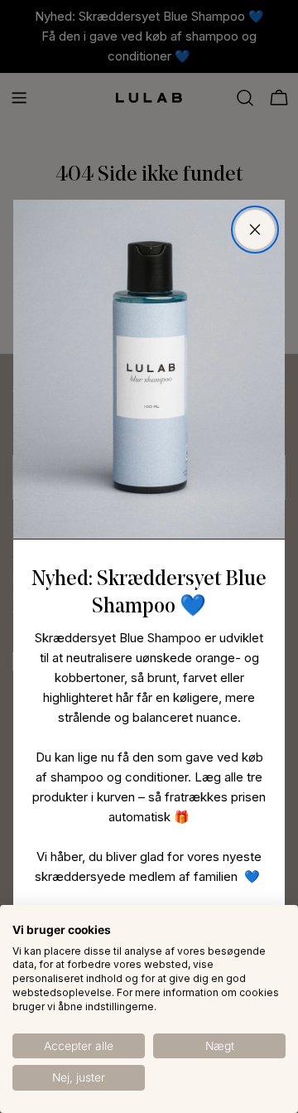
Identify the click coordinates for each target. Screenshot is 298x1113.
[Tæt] (255, 229)
